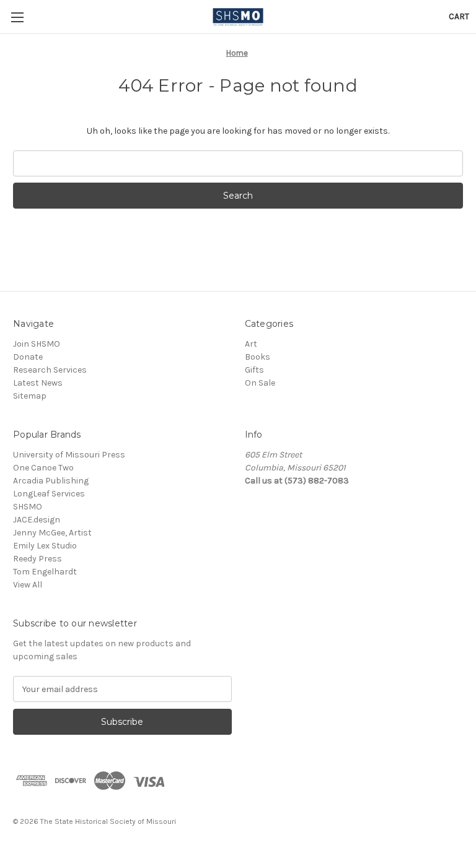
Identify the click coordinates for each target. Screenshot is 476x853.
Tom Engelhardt (45, 571)
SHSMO (27, 506)
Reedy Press (37, 558)
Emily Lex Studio (45, 545)
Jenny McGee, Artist (52, 532)
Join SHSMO (36, 344)
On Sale (260, 383)
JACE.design (36, 519)
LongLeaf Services (49, 493)
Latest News (38, 383)
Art (251, 344)
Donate (28, 357)
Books (257, 357)
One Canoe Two (43, 467)
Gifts (254, 370)
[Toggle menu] (17, 17)
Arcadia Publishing (51, 480)
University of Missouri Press (69, 454)
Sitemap (29, 396)
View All (27, 584)
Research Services (50, 370)
